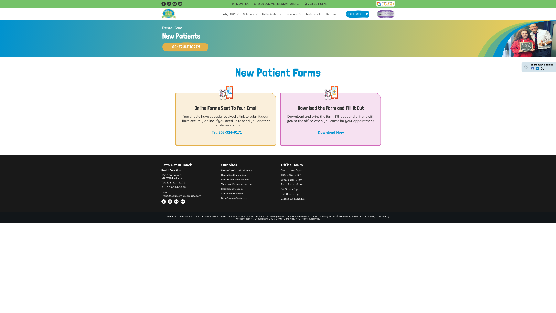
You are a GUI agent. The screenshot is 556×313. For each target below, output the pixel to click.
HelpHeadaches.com (232, 188)
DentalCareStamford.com (234, 174)
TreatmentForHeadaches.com (236, 184)
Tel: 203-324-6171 (227, 132)
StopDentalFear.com (232, 193)
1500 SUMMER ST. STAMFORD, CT (278, 4)
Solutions (249, 14)
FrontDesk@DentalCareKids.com (181, 196)
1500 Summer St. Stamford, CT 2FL (172, 176)
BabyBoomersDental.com (234, 198)
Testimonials (313, 14)
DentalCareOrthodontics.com (236, 170)
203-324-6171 (175, 182)
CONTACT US (358, 14)
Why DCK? (229, 14)
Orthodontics (270, 14)
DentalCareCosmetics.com (235, 179)
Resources (292, 14)
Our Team (332, 14)
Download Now (331, 132)
